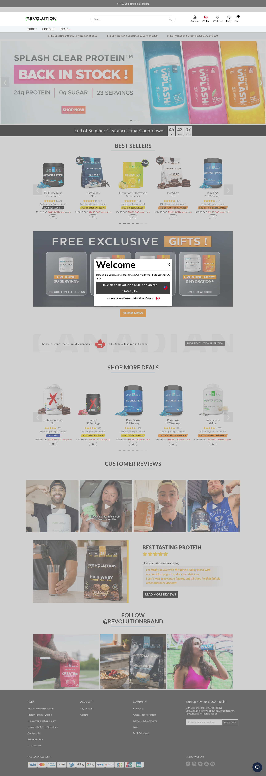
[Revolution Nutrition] (42, 19)
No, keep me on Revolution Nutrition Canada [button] (130, 298)
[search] (170, 19)
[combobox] (130, 19)
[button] (195, 19)
